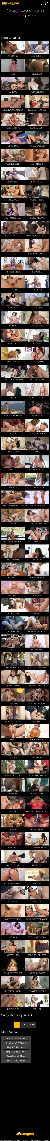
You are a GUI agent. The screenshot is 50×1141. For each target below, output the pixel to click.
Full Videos (25, 11)
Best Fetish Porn (16, 1058)
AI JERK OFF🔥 (20, 16)
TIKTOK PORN (39, 11)
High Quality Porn (16, 1049)
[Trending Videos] (10, 3)
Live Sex (13, 11)
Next (32, 1025)
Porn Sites (33, 16)
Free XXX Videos (16, 1040)
